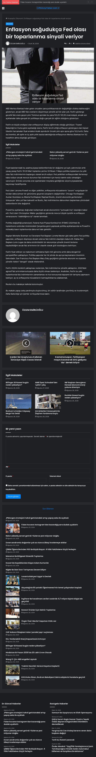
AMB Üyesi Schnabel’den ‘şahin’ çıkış (46, 383)
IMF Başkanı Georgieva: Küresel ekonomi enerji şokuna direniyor (75, 385)
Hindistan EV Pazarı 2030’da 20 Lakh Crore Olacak (29, 652)
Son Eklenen (48, 508)
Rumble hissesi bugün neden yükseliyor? (74, 396)
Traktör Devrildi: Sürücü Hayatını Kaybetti (40, 666)
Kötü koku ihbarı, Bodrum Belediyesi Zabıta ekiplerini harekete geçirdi (53, 677)
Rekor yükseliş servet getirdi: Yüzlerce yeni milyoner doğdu (43, 2)
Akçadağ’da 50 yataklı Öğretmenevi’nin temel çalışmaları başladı (51, 587)
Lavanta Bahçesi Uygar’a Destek (36, 576)
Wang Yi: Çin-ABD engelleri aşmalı (21, 659)
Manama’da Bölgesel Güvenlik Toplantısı (24, 556)
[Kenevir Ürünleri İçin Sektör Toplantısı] (13, 613)
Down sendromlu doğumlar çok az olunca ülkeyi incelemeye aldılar (36, 542)
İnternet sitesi (55, 476)
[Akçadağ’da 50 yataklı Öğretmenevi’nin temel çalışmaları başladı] (13, 591)
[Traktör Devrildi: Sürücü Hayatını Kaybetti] (13, 669)
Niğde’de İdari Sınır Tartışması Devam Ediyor (26, 569)
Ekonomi (19, 18)
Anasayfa (11, 18)
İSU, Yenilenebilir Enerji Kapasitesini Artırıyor (26, 639)
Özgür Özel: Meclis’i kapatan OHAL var (38, 621)
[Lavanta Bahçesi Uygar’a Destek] (13, 580)
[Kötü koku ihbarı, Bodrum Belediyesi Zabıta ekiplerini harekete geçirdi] (13, 680)
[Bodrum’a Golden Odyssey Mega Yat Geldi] (18, 401)
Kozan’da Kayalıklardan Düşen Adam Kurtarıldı (27, 563)
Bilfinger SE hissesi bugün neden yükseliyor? (17, 383)
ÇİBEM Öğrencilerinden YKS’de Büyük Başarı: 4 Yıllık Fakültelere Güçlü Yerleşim (41, 549)
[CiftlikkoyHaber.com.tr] (48, 8)
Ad (7, 467)
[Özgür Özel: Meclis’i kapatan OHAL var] (13, 624)
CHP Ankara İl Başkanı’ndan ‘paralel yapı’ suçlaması (29, 632)
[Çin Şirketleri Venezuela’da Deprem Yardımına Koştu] (48, 401)
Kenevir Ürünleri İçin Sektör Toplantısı (38, 610)
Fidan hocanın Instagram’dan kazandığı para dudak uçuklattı (49, 524)
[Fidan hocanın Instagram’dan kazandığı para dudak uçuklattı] (13, 528)
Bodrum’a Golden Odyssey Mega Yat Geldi (18, 412)
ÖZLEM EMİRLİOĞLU (17, 43)
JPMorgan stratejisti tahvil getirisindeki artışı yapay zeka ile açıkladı (37, 518)
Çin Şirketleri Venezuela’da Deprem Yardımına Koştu (47, 412)
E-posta (9, 476)
